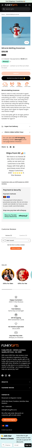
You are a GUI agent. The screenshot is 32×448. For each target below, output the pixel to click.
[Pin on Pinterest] (13, 147)
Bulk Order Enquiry (9, 420)
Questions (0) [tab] (23, 235)
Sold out (16, 73)
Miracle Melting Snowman (12, 14)
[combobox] (16, 9)
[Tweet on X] (7, 147)
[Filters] (3, 240)
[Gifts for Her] (22, 274)
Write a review (16, 248)
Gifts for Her (22, 283)
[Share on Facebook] (10, 147)
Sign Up (28, 445)
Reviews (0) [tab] (9, 235)
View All (4, 265)
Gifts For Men (8, 283)
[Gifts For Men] (8, 274)
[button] (29, 5)
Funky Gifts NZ (8, 430)
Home (3, 14)
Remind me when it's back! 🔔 (16, 78)
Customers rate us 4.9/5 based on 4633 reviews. (15, 183)
